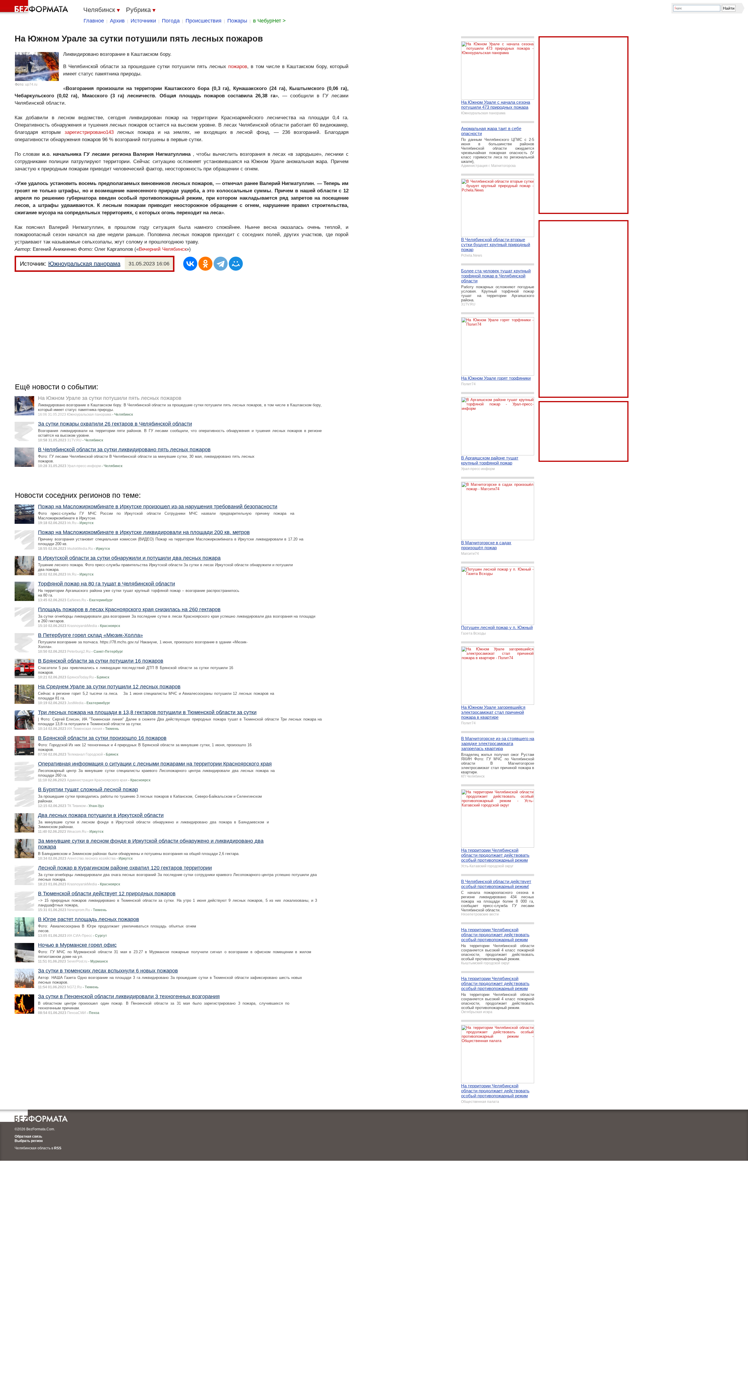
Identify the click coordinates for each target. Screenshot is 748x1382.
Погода (171, 21)
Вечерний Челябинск (162, 249)
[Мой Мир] (236, 264)
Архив (117, 21)
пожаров (237, 66)
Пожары (237, 21)
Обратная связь (28, 1136)
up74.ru (31, 84)
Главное (94, 21)
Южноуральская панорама (84, 263)
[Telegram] (221, 264)
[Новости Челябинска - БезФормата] (35, 7)
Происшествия (203, 21)
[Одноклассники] (205, 264)
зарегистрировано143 (89, 132)
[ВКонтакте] (190, 264)
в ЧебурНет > (269, 21)
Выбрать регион (29, 1141)
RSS (57, 1148)
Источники (143, 21)
